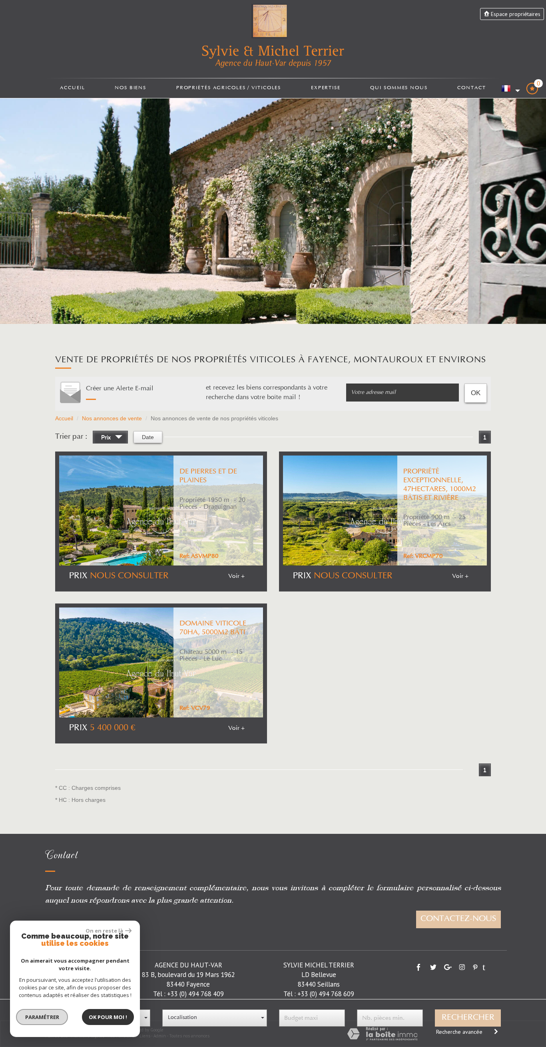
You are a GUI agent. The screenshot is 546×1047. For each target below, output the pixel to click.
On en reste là (104, 930)
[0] (532, 91)
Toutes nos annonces (189, 1036)
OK (475, 393)
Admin (159, 1036)
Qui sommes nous (398, 87)
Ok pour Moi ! (108, 1017)
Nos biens (130, 87)
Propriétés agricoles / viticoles (228, 87)
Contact (471, 87)
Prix (106, 437)
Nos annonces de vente (112, 418)
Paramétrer (42, 1017)
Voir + (236, 576)
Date (148, 437)
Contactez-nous (458, 919)
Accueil (72, 87)
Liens (144, 1036)
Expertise (326, 87)
